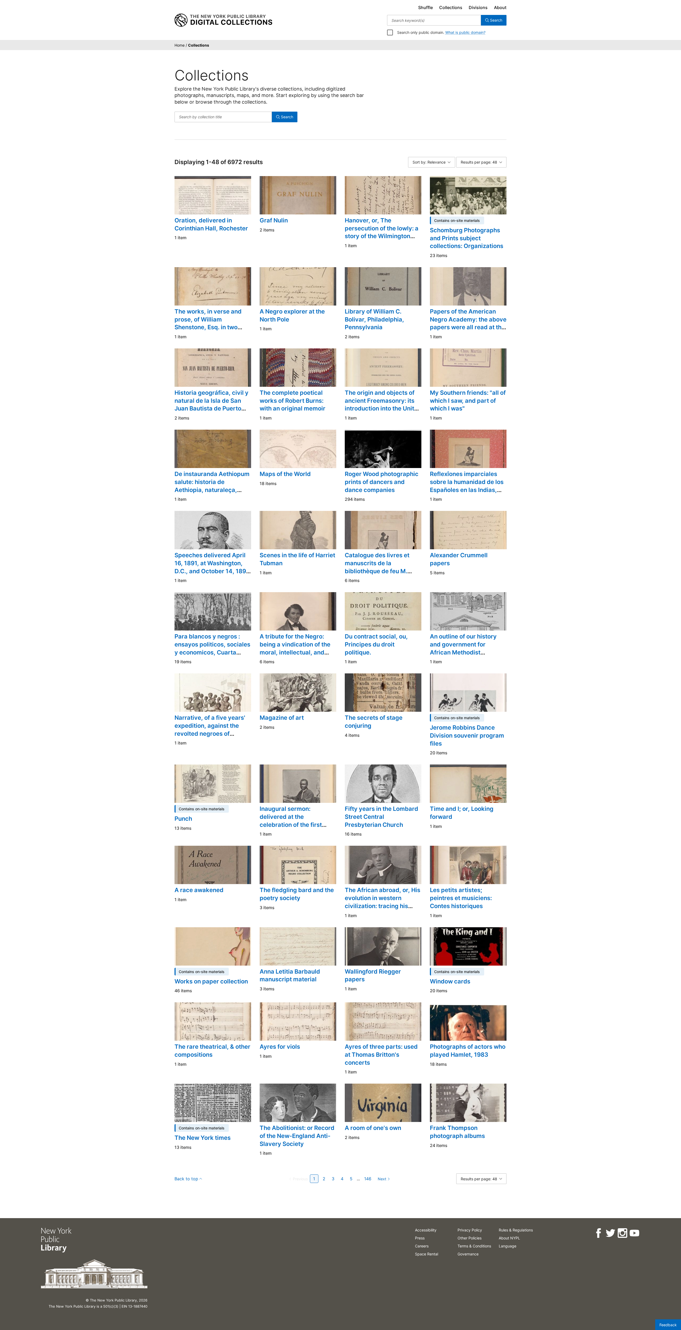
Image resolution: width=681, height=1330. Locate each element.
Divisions (478, 7)
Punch (183, 818)
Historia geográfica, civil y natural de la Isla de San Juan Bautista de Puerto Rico (211, 404)
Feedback (668, 1325)
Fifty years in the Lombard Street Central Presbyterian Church (381, 816)
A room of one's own (373, 1127)
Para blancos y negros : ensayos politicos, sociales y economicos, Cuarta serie (212, 648)
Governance (468, 1254)
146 (367, 1178)
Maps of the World (285, 473)
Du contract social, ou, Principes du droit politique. (376, 644)
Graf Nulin (274, 220)
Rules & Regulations (516, 1230)
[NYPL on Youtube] (634, 1233)
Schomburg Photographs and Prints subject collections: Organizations (466, 238)
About (500, 7)
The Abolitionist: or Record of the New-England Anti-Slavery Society (297, 1135)
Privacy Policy (470, 1230)
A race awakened (199, 889)
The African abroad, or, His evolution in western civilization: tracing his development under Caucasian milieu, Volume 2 (382, 909)
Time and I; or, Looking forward (461, 812)
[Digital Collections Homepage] (223, 20)
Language (507, 1246)
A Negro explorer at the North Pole (292, 315)
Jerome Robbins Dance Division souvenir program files (467, 735)
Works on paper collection (211, 981)
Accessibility (426, 1230)
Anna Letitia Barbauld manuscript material (290, 975)
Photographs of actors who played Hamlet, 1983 (467, 1050)
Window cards (450, 981)
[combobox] (434, 20)
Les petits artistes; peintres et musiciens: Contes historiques (461, 897)
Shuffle (425, 7)
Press (420, 1238)
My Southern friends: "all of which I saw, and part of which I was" (468, 400)
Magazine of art (282, 717)
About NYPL (509, 1238)
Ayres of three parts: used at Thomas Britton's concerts (381, 1054)
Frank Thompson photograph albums (457, 1131)
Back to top (186, 1178)
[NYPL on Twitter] (610, 1233)
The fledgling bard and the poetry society (297, 893)
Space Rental (426, 1254)
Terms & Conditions (474, 1246)
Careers (422, 1246)
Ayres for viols (280, 1046)
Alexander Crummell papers (459, 559)
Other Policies (469, 1238)
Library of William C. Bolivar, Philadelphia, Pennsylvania (374, 319)
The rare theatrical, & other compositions (212, 1050)
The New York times (203, 1137)
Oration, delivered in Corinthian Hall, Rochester (211, 224)
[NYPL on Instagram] (622, 1233)
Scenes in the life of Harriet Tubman (297, 559)
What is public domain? (465, 32)
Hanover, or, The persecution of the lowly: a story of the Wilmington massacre (381, 232)
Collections (450, 7)
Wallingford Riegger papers (373, 975)
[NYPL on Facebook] (598, 1233)
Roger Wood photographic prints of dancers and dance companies (381, 481)
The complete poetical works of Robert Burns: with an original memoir (292, 400)
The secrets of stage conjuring (373, 721)
